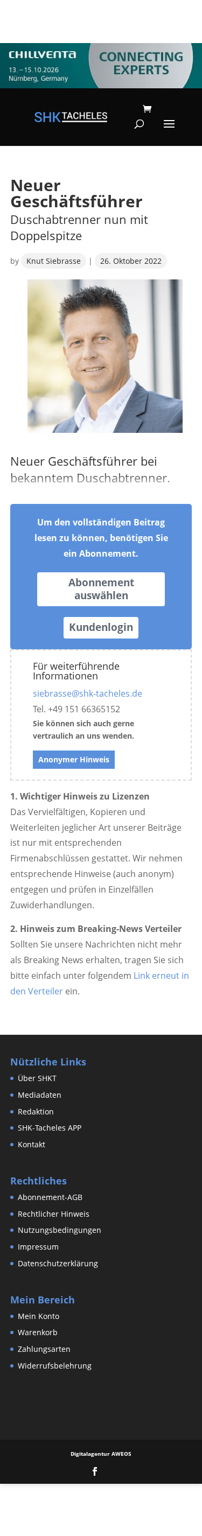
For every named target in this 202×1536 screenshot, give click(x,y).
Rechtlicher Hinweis (53, 1214)
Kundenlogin (101, 627)
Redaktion (36, 1111)
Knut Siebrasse (53, 261)
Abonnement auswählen (101, 589)
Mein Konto (38, 1316)
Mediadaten (39, 1095)
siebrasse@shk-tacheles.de (87, 693)
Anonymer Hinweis (73, 759)
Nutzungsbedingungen (59, 1230)
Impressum (38, 1247)
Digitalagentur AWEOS (101, 1453)
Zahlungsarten (44, 1349)
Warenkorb (38, 1332)
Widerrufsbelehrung (55, 1365)
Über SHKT (37, 1078)
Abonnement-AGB (50, 1197)
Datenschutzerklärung (58, 1263)
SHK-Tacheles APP (49, 1128)
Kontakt (31, 1144)
